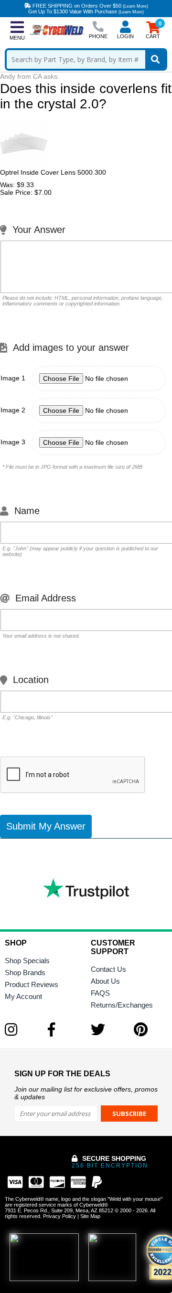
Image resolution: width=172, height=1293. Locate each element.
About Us (105, 981)
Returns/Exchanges (122, 1005)
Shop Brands (25, 972)
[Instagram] (21, 1029)
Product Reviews (31, 984)
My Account (23, 996)
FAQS (100, 993)
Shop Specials (27, 961)
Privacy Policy (59, 1216)
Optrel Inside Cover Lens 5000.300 (53, 172)
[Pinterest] (150, 1029)
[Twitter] (107, 1029)
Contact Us (108, 969)
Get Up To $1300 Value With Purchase (86, 11)
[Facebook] (64, 1029)
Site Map (90, 1216)
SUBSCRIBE (129, 1113)
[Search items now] (155, 59)
